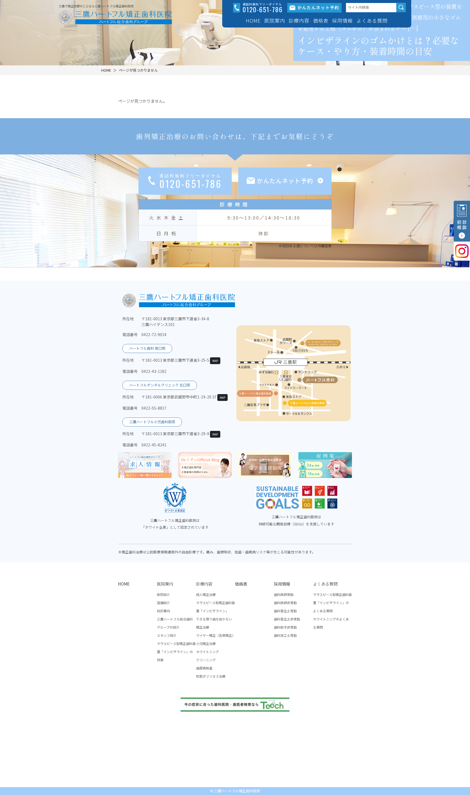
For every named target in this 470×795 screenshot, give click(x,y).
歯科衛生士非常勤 (287, 619)
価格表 (321, 20)
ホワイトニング (207, 651)
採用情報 (282, 584)
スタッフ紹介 (167, 635)
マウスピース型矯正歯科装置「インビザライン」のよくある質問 (332, 602)
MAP (215, 361)
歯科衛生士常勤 (285, 610)
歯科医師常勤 (283, 594)
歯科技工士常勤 (285, 635)
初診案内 (163, 610)
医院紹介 (163, 594)
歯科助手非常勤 (285, 627)
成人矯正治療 (206, 594)
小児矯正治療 (206, 643)
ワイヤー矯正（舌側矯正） (215, 635)
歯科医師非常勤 (285, 602)
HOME (253, 20)
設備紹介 (163, 602)
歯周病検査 (204, 668)
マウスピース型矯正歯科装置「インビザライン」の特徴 (176, 651)
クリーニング (206, 659)
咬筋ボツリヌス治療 (210, 676)
